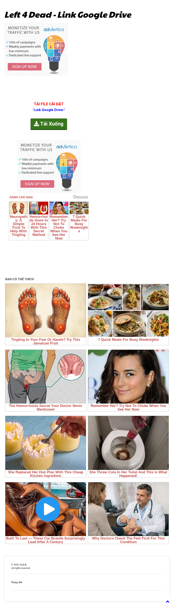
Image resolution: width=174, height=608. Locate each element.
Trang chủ (16, 582)
